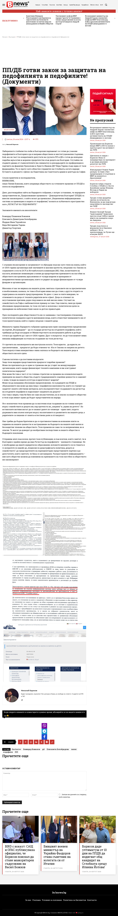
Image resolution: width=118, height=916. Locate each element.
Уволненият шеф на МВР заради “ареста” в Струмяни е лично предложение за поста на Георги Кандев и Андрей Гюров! (68, 20)
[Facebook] (22, 700)
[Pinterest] (25, 742)
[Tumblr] (41, 742)
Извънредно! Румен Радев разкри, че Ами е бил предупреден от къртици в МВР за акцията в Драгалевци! (102, 174)
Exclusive (16, 749)
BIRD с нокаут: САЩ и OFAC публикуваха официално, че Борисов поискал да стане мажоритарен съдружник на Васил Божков (20, 856)
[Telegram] (46, 742)
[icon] (44, 726)
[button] (106, 4)
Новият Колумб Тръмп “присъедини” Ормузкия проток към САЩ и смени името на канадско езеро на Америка (102, 216)
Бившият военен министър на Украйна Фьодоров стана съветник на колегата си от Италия (57, 855)
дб (43, 749)
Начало (4, 37)
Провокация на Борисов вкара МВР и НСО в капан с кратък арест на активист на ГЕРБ (102, 146)
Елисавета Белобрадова (58, 749)
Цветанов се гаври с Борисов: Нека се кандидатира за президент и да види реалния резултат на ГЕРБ (102, 159)
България (12, 37)
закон (74, 749)
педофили (8, 752)
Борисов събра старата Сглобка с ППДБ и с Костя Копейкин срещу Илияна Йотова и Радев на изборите (102, 188)
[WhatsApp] (31, 742)
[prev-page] (23, 18)
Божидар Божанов (31, 749)
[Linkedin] (36, 742)
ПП (16, 752)
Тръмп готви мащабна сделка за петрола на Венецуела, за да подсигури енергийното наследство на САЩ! (102, 202)
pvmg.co (80, 913)
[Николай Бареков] (12, 695)
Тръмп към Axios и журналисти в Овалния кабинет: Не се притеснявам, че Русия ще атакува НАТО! (102, 230)
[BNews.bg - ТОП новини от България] (17, 4)
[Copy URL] (52, 742)
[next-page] (114, 18)
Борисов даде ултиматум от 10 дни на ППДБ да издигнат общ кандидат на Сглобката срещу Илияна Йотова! (94, 856)
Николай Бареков (12, 144)
